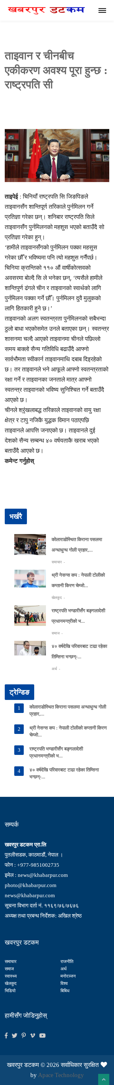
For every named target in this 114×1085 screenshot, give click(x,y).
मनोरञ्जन (68, 976)
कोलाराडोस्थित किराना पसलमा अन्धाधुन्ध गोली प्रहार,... (67, 710)
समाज (56, 633)
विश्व (64, 983)
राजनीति (66, 961)
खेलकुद (57, 597)
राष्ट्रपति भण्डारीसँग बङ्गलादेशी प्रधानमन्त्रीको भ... (56, 752)
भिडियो (10, 990)
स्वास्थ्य (11, 976)
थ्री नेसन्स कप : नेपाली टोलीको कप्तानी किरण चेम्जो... (68, 731)
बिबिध (64, 990)
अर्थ (55, 669)
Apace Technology (61, 1075)
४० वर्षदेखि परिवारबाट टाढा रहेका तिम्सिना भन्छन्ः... (64, 773)
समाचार (57, 562)
